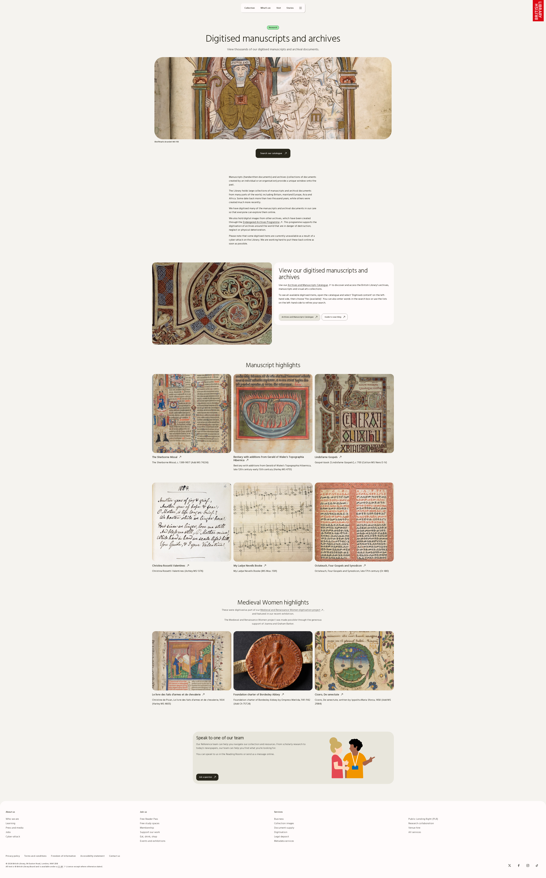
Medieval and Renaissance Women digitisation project (290, 609)
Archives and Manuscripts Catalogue (308, 285)
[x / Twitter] (509, 865)
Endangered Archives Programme (261, 222)
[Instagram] (527, 865)
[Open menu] (300, 8)
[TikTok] (536, 865)
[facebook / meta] (518, 865)
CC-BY (60, 866)
